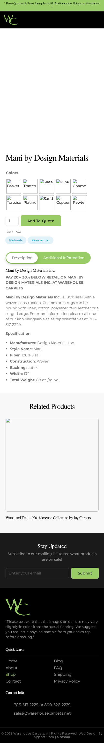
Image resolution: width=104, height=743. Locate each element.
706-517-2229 (26, 704)
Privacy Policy (67, 681)
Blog (58, 661)
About (12, 668)
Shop (11, 674)
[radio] (14, 186)
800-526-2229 (57, 704)
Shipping (63, 674)
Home (12, 661)
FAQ (58, 668)
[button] (84, 19)
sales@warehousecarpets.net (42, 713)
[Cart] (95, 19)
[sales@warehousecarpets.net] (10, 713)
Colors (12, 172)
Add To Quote (40, 221)
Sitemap (63, 737)
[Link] (52, 471)
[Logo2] (11, 20)
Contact (13, 681)
